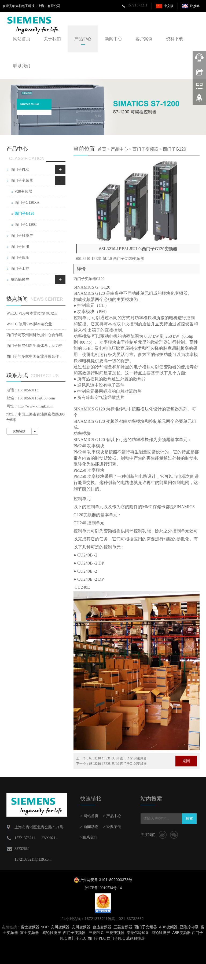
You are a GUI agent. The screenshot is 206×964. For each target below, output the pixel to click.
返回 (186, 761)
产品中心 (82, 39)
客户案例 (144, 39)
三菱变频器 (122, 927)
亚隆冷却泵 (189, 927)
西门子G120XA (26, 203)
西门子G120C (25, 225)
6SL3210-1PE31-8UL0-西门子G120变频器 (118, 758)
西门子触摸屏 (21, 236)
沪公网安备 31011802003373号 (105, 880)
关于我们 (52, 39)
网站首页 (21, 39)
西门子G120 (174, 149)
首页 (102, 149)
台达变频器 (102, 927)
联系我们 (21, 65)
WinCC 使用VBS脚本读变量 (29, 324)
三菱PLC (96, 932)
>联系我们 (88, 837)
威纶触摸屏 (19, 280)
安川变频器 (60, 927)
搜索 (189, 819)
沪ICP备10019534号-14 (103, 888)
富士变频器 (30, 927)
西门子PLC (19, 170)
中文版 (169, 6)
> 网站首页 (89, 816)
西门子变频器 (145, 149)
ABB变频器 (168, 927)
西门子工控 (19, 269)
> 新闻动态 (89, 827)
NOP (45, 927)
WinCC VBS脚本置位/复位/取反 (32, 313)
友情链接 (19, 431)
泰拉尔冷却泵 (138, 932)
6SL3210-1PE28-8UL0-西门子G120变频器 (118, 764)
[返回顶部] (199, 100)
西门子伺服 (19, 247)
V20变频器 (23, 192)
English (195, 6)
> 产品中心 (112, 816)
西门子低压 (19, 258)
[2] (103, 107)
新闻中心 (113, 39)
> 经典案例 (112, 827)
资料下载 (174, 39)
